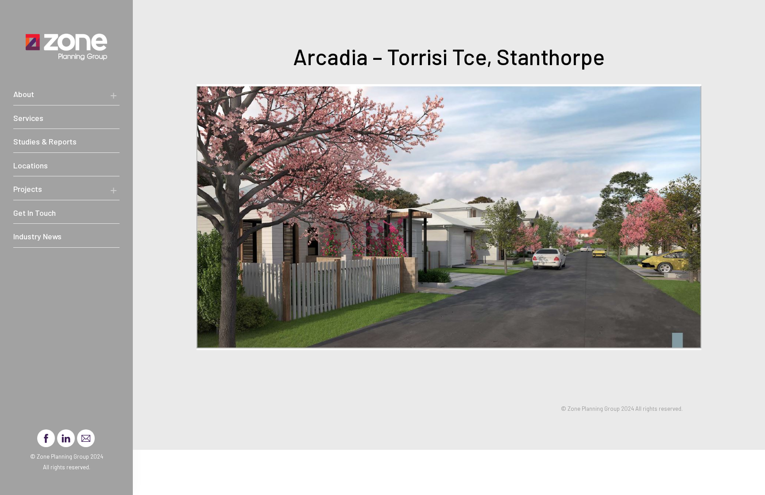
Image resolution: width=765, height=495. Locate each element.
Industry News (37, 236)
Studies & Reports (45, 141)
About (23, 94)
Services (28, 118)
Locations (30, 165)
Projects (27, 189)
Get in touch (34, 213)
